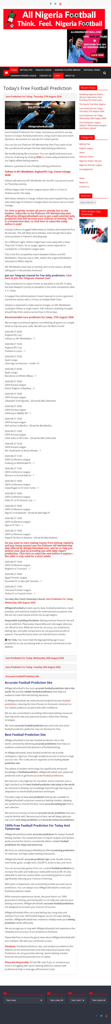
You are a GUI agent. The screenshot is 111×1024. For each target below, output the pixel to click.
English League (43, 70)
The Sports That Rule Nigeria (92, 104)
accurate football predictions (48, 775)
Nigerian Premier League (23, 75)
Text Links (24, 1000)
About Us (70, 75)
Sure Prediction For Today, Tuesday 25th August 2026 (33, 667)
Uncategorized (85, 169)
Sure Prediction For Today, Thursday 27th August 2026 (34, 96)
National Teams (92, 70)
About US (83, 182)
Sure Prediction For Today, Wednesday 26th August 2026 (35, 658)
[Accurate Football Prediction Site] (6, 73)
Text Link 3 (77, 1000)
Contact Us (45, 75)
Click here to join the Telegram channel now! (38, 277)
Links (57, 75)
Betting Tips (26, 70)
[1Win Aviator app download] (93, 220)
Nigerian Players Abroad (67, 70)
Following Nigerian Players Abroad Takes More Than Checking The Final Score (91, 97)
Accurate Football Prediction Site (22, 676)
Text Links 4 (98, 1000)
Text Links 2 (56, 1000)
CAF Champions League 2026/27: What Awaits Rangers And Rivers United (93, 125)
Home (14, 70)
